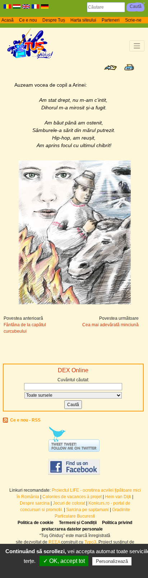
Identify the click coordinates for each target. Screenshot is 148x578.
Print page (129, 67)
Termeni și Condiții (78, 522)
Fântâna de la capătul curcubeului (25, 328)
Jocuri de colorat (69, 503)
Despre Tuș (53, 20)
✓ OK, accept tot (64, 561)
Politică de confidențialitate (77, 570)
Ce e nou (28, 20)
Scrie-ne (133, 20)
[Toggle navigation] (137, 45)
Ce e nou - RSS (25, 420)
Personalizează (112, 561)
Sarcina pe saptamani (87, 509)
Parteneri (111, 20)
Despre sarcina (35, 503)
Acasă (7, 20)
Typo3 (90, 542)
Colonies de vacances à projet (72, 496)
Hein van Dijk (118, 496)
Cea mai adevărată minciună (110, 324)
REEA (54, 542)
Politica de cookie (36, 522)
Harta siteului (83, 20)
